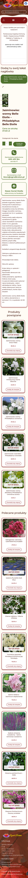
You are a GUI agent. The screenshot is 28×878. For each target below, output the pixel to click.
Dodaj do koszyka (19, 144)
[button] (13, 20)
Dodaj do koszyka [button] (13, 389)
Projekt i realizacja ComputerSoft (12, 874)
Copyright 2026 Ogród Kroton (11, 871)
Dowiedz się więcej (13, 350)
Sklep (6, 77)
